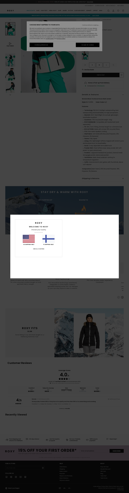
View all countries (38, 249)
